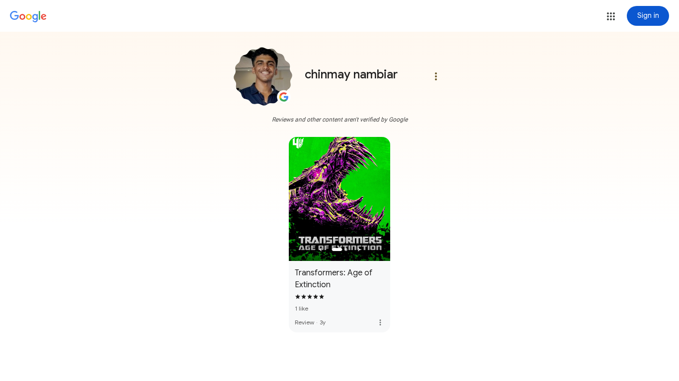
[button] (611, 16)
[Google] (28, 17)
